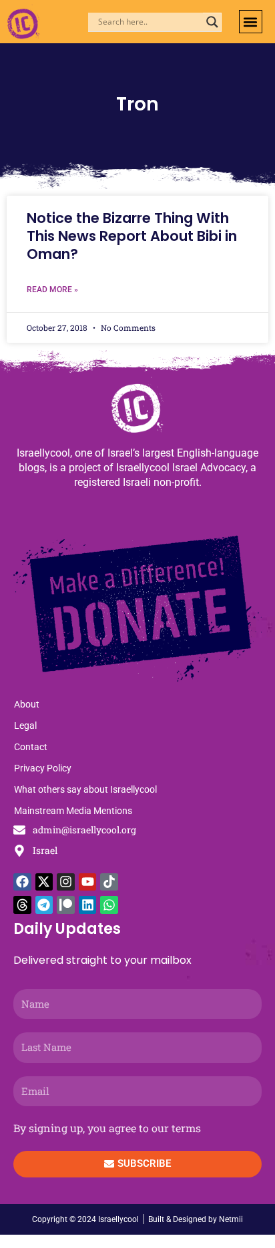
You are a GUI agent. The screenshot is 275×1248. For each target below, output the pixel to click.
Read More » (52, 289)
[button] (250, 21)
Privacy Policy (42, 768)
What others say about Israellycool (85, 789)
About (26, 704)
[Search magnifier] (212, 22)
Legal (25, 725)
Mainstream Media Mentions (73, 810)
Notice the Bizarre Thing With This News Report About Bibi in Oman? (132, 236)
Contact (30, 746)
